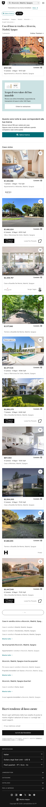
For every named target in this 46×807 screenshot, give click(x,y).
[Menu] (43, 3)
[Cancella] (38, 3)
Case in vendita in (17, 627)
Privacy (21, 740)
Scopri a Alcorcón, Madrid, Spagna (21, 697)
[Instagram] (11, 794)
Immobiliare (5, 19)
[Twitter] (25, 794)
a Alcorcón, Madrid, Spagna (23, 671)
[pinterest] (34, 794)
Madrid (20, 19)
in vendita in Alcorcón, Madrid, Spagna (20, 651)
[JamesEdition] (3, 3)
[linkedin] (29, 794)
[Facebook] (16, 794)
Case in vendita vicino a (22, 621)
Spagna (13, 19)
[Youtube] (20, 794)
